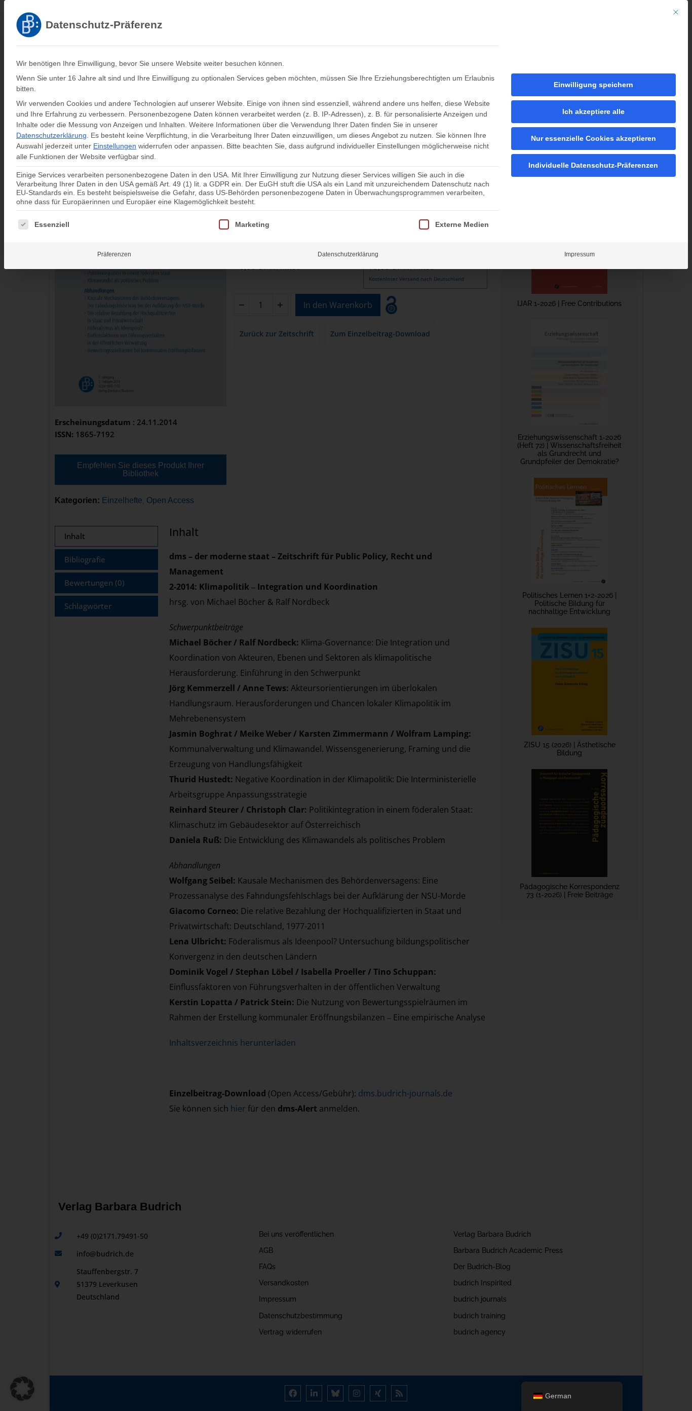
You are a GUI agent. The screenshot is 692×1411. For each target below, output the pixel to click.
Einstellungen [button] (114, 146)
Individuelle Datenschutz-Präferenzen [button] (593, 165)
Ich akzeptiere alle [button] (593, 111)
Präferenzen (114, 254)
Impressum (579, 254)
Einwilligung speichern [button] (593, 85)
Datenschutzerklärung (51, 135)
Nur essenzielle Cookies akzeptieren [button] (593, 138)
